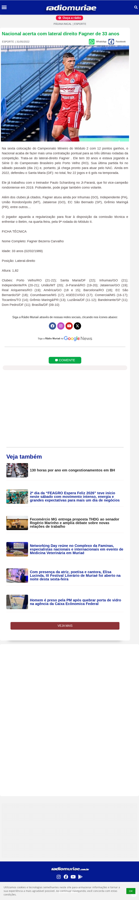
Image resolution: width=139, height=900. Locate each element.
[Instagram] (60, 326)
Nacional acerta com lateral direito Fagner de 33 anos (60, 33)
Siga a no (50, 338)
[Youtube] (69, 326)
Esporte (80, 23)
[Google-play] (80, 876)
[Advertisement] (69, 669)
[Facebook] (52, 326)
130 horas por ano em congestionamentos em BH (72, 470)
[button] (4, 7)
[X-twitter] (77, 326)
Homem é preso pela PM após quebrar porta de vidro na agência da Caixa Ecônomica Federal (75, 602)
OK (131, 891)
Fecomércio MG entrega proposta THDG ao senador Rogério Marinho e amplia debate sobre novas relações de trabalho (74, 522)
